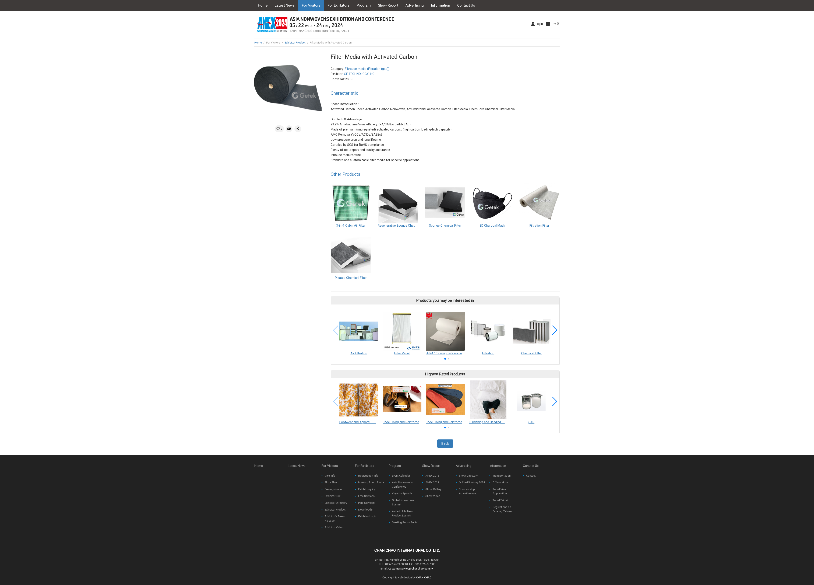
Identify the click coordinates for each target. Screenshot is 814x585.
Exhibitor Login (367, 516)
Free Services (366, 496)
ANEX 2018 (432, 475)
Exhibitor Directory (336, 502)
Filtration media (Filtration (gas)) (367, 69)
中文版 (555, 23)
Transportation (502, 475)
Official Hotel (501, 482)
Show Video (432, 496)
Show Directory (468, 475)
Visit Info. (330, 475)
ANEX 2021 (432, 482)
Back (445, 443)
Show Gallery (433, 489)
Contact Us (466, 5)
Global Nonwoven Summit (403, 502)
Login (539, 23)
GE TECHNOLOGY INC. (359, 74)
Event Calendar (401, 475)
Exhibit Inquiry (366, 489)
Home (263, 5)
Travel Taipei (500, 500)
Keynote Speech (402, 493)
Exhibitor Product (295, 42)
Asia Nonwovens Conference (402, 484)
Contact (531, 475)
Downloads (365, 509)
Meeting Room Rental (371, 482)
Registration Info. (368, 475)
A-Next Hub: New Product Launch (402, 513)
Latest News (285, 5)
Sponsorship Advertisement (468, 491)
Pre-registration (334, 489)
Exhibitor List (332, 496)
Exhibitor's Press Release (335, 518)
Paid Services (366, 502)
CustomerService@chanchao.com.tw (410, 568)
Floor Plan (331, 482)
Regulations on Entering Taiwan (502, 509)
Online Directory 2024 (472, 482)
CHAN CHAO (424, 577)
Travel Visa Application (500, 491)
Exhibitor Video (334, 527)
